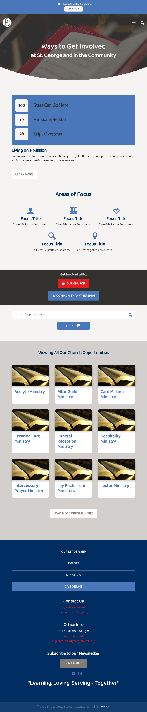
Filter (71, 326)
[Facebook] (67, 673)
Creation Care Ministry (27, 438)
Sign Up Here (73, 663)
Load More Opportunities (73, 513)
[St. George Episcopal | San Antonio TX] (7, 22)
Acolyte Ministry (30, 391)
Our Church (75, 283)
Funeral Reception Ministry (67, 441)
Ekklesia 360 (103, 706)
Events (73, 563)
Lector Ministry (115, 485)
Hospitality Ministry (111, 438)
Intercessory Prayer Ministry (29, 488)
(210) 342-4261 (73, 636)
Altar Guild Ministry (67, 394)
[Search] (142, 23)
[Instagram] (80, 673)
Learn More (24, 174)
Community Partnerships (76, 295)
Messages (73, 575)
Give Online (74, 586)
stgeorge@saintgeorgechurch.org (73, 641)
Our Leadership (73, 551)
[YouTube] (73, 673)
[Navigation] (134, 23)
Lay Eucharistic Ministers (72, 488)
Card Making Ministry (112, 394)
